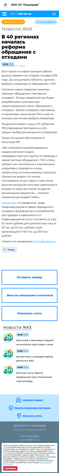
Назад (11, 249)
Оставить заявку (32, 400)
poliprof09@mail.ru (29, 439)
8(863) (20, 14)
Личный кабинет (46, 22)
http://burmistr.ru (45, 241)
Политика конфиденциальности (29, 429)
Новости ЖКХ (17, 327)
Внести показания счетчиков (33, 408)
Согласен (10, 468)
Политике (44, 462)
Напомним (9, 202)
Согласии (8, 464)
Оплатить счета (32, 416)
